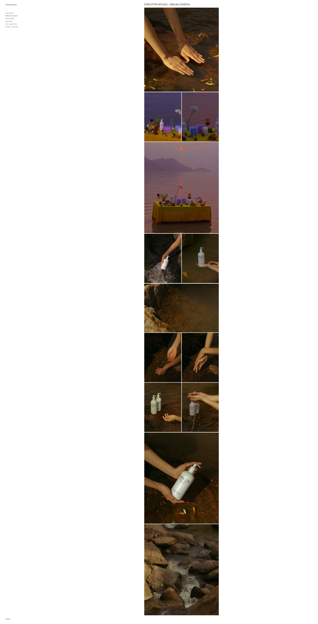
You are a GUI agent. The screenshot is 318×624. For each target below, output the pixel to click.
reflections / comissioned (11, 16)
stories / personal (9, 13)
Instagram (7, 619)
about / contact (9, 21)
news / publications (9, 18)
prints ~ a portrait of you (11, 24)
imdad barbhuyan (11, 5)
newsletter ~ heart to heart (11, 27)
